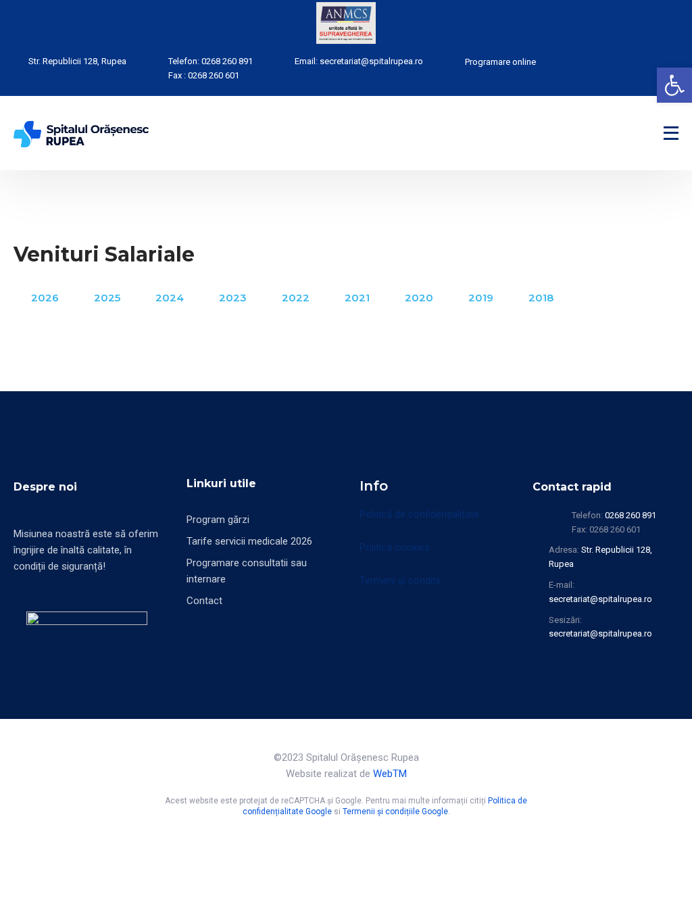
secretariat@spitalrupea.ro (371, 61)
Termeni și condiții (400, 580)
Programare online (500, 62)
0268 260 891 (227, 61)
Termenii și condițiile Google (395, 811)
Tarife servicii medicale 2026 (249, 541)
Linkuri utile (221, 483)
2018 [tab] (540, 297)
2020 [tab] (419, 297)
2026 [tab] (45, 297)
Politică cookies (395, 547)
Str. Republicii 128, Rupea (77, 61)
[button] (674, 85)
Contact (204, 601)
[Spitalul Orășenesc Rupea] (81, 133)
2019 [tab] (480, 297)
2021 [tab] (357, 297)
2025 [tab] (107, 297)
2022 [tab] (296, 297)
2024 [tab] (169, 297)
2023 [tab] (233, 297)
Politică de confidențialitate (419, 514)
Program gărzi (218, 520)
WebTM (390, 774)
